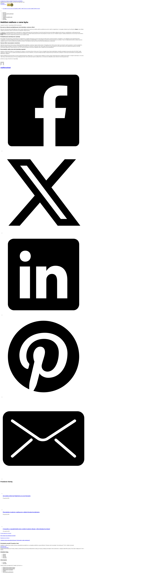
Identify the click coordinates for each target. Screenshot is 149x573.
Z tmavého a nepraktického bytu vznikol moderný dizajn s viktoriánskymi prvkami (26, 529)
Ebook (4, 555)
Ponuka (5, 557)
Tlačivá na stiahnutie (28, 8)
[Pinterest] (43, 397)
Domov (4, 8)
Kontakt (38, 8)
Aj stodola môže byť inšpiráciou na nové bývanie (16, 496)
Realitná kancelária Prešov (9, 567)
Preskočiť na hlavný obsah (6, 1)
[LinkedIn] (43, 315)
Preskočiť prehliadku (18, 1)
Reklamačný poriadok (8, 569)
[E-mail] (43, 479)
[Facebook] (43, 151)
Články (34, 8)
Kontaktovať (3, 546)
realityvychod (5, 67)
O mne (21, 8)
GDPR (4, 570)
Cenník (18, 8)
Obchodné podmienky (8, 572)
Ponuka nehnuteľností (11, 8)
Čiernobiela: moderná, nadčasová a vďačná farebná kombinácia (21, 512)
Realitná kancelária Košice (9, 568)
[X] (43, 233)
